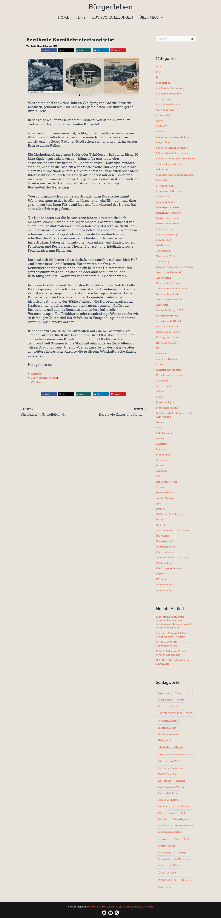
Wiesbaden (38, 382)
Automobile (163, 115)
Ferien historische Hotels (175, 712)
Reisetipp (161, 443)
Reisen (160, 438)
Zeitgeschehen (164, 584)
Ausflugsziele (164, 99)
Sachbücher (163, 454)
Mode (159, 396)
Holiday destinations (168, 337)
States (159, 519)
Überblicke (162, 535)
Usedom (181, 852)
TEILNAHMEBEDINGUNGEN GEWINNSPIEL (136, 907)
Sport (159, 503)
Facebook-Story (165, 202)
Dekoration (162, 169)
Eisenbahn (162, 180)
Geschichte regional (168, 734)
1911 (158, 77)
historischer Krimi (169, 761)
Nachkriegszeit (181, 819)
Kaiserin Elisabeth (167, 793)
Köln (160, 813)
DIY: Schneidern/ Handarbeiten (175, 174)
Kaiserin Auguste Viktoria (171, 787)
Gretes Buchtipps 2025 (169, 310)
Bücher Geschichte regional (172, 153)
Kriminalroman (181, 806)
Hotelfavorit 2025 (166, 342)
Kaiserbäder (164, 781)
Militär (160, 391)
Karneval (161, 353)
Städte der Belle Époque (170, 514)
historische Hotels (167, 315)
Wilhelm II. (176, 865)
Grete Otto (162, 304)
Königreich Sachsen (179, 813)
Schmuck (161, 460)
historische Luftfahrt (168, 321)
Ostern (160, 422)
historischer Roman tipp (170, 768)
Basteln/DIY (163, 126)
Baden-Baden (39, 377)
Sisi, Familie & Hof (166, 481)
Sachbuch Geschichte (170, 832)
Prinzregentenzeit (184, 825)
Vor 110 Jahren (181, 859)
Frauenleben (163, 239)
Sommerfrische (165, 492)
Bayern (180, 700)
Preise (159, 427)
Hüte (159, 348)
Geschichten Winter (168, 294)
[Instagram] (110, 912)
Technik (161, 525)
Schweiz (160, 465)
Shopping (161, 470)
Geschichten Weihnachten (172, 288)
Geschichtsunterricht (169, 299)
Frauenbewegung (166, 234)
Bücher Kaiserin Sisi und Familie (175, 158)
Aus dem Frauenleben (169, 93)
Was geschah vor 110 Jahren (172, 557)
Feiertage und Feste (167, 207)
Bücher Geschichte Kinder (172, 147)
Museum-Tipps (165, 402)
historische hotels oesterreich (174, 754)
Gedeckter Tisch (166, 256)
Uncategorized (164, 541)
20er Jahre (163, 693)
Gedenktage (163, 261)
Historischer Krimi (167, 326)
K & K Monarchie (167, 774)
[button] (161, 17)
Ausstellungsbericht (168, 104)
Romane (161, 449)
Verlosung (163, 859)
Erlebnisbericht (165, 185)
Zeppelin (186, 880)
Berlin (161, 706)
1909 (158, 72)
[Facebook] (104, 912)
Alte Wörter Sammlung (170, 88)
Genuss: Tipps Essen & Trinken (174, 266)
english (52, 377)
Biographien (163, 142)
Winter (160, 573)
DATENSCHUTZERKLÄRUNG (108, 907)
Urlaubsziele (164, 852)
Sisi (158, 476)
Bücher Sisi (175, 706)
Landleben (162, 380)
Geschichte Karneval (168, 272)
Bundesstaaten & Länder (170, 164)
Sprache (161, 508)
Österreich (164, 887)
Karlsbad (36, 373)
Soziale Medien (165, 498)
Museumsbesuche (167, 407)
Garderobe (162, 245)
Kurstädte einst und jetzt (170, 375)
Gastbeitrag (163, 250)
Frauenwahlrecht (167, 728)
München (163, 819)
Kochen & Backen (166, 359)
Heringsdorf (164, 740)
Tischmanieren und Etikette (172, 530)
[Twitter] (117, 912)
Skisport (161, 487)
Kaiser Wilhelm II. (169, 799)
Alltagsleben (163, 82)
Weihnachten (164, 563)
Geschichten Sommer (169, 283)
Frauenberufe (164, 229)
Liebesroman (164, 386)
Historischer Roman (168, 331)
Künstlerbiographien (168, 369)
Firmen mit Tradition (168, 212)
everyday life (163, 196)
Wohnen (161, 579)
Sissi (186, 839)
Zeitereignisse (167, 872)
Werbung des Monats (169, 568)
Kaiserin (180, 781)
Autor (159, 120)
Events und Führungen (170, 191)
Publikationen (164, 433)
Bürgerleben (110, 6)
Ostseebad (163, 825)
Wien (161, 865)
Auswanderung (165, 109)
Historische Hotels (171, 747)
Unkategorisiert (165, 546)
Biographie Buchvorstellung (173, 137)
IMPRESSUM (91, 907)
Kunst (159, 364)
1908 (158, 66)
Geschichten (163, 277)
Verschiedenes (165, 552)
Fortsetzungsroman (168, 218)
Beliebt (160, 131)
